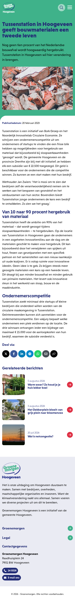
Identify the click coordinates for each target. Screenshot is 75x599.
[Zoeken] (61, 7)
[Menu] (69, 7)
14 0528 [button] (12, 570)
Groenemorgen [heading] (13, 528)
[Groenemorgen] (9, 7)
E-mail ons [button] (13, 577)
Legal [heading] (6, 538)
